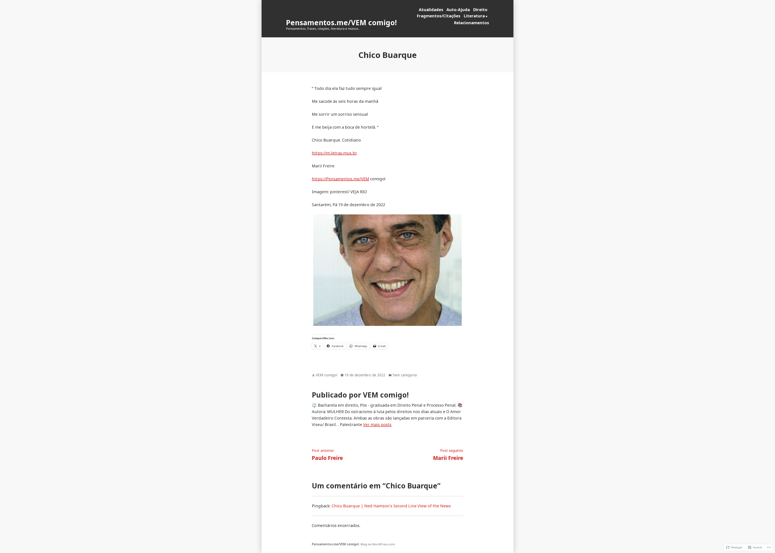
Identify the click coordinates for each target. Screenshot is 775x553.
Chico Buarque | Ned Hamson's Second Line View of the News (391, 506)
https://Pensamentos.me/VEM (340, 179)
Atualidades (431, 9)
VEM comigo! (326, 375)
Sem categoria (405, 375)
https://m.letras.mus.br (334, 153)
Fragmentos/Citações (438, 16)
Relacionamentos (471, 22)
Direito (480, 9)
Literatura (474, 16)
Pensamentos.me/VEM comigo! (341, 22)
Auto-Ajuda (458, 9)
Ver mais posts (377, 424)
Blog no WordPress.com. (377, 544)
